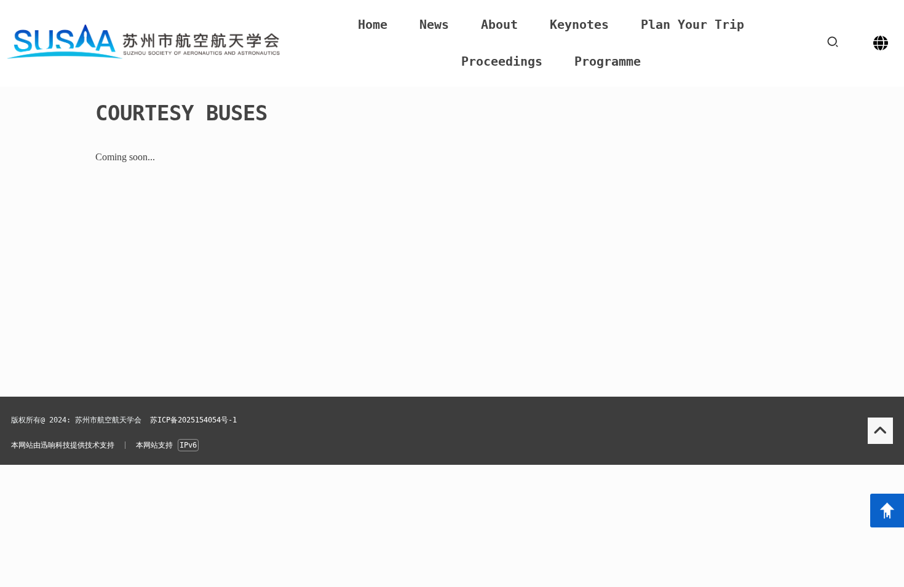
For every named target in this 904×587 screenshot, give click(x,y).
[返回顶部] (887, 511)
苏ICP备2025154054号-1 (193, 420)
